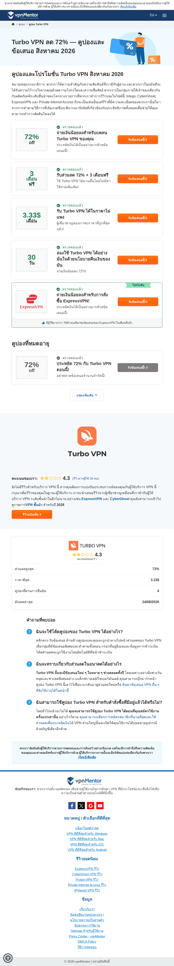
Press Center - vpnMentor (87, 936)
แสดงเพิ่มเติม (85, 395)
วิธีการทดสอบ (87, 947)
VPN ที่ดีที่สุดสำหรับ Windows (87, 833)
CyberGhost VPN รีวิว (87, 874)
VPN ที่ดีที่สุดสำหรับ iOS (87, 844)
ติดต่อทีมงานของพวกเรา (87, 914)
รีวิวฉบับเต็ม (31, 514)
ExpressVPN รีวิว (87, 869)
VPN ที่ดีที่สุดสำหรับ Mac (87, 839)
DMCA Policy (87, 941)
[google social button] (90, 805)
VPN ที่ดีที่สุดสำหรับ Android (87, 850)
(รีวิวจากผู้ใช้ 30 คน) (85, 478)
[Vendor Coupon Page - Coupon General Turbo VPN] (87, 139)
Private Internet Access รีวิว (87, 885)
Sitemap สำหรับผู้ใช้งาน (87, 931)
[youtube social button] (100, 805)
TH (152, 15)
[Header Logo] (23, 15)
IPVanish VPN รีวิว (87, 890)
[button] (8, 958)
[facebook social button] (72, 805)
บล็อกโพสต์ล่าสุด (87, 828)
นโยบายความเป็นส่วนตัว (87, 920)
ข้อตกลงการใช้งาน (87, 925)
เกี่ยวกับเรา (87, 909)
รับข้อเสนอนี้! (137, 139)
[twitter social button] (81, 805)
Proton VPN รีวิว (87, 879)
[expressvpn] (87, 305)
